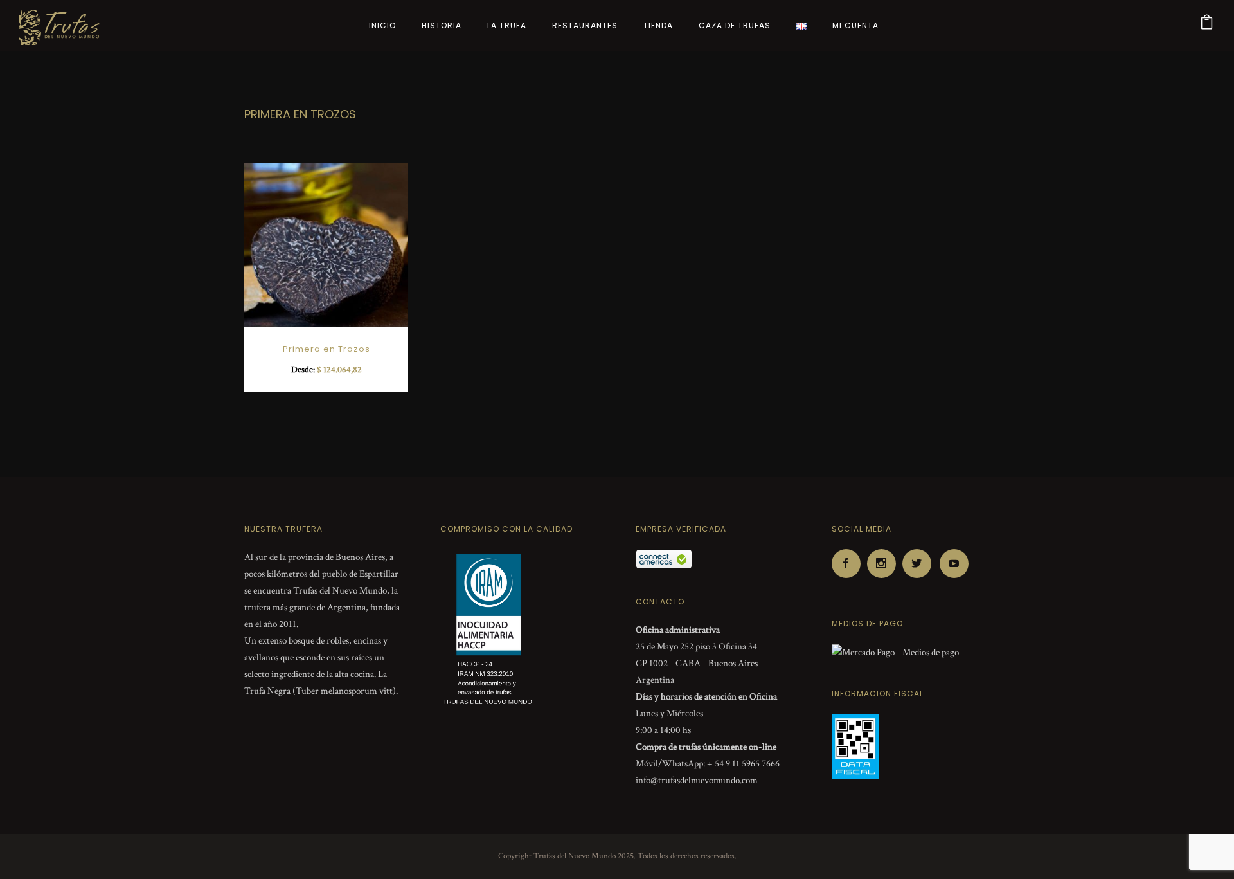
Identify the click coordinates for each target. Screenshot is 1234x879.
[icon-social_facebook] (849, 563)
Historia (441, 25)
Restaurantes (585, 25)
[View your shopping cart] (1207, 25)
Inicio (382, 25)
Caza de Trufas (735, 25)
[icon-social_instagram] (884, 563)
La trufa (506, 25)
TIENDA (658, 25)
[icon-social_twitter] (920, 563)
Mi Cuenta (855, 25)
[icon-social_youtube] (954, 563)
